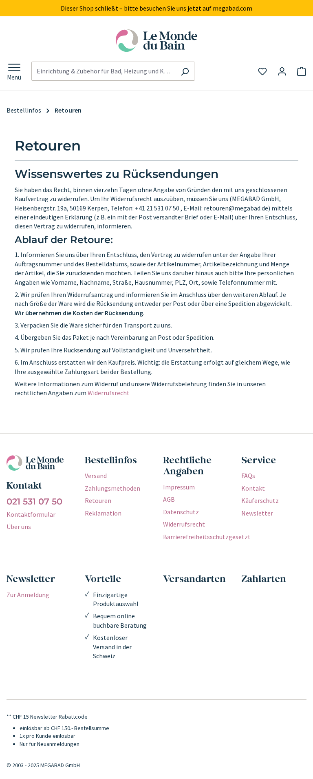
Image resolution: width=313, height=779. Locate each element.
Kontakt (253, 488)
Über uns (19, 526)
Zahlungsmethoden (112, 488)
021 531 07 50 (34, 502)
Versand (96, 475)
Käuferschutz (260, 500)
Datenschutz (181, 512)
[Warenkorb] (301, 71)
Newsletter (257, 513)
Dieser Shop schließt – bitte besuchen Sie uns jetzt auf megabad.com (156, 8)
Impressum (179, 487)
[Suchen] (184, 71)
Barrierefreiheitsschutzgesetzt (207, 537)
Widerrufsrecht (109, 393)
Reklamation (103, 513)
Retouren (98, 500)
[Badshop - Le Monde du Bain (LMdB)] (156, 40)
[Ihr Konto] (282, 71)
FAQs (248, 475)
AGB (169, 499)
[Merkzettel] (262, 71)
